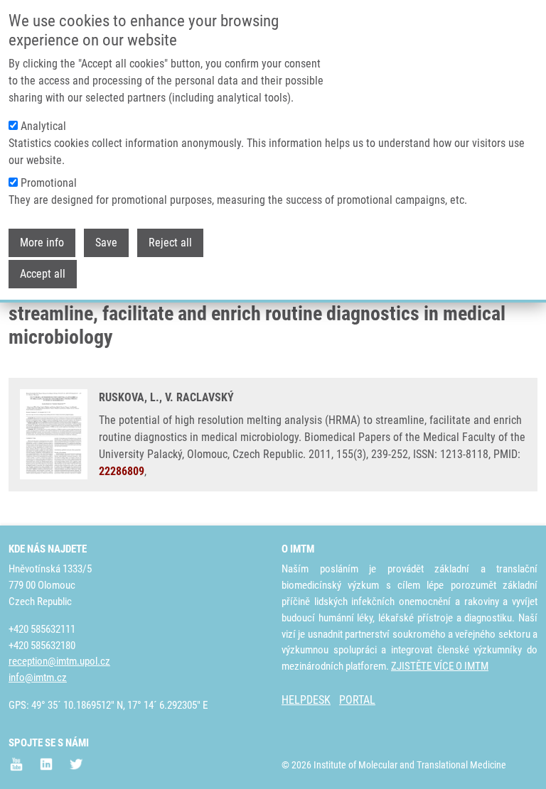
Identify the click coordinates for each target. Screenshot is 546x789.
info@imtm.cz (38, 677)
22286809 (121, 471)
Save (106, 242)
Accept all (42, 274)
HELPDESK (306, 700)
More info (42, 242)
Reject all (170, 242)
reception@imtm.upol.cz (59, 661)
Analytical (43, 126)
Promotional (49, 183)
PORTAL (357, 700)
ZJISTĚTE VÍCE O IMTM (439, 666)
